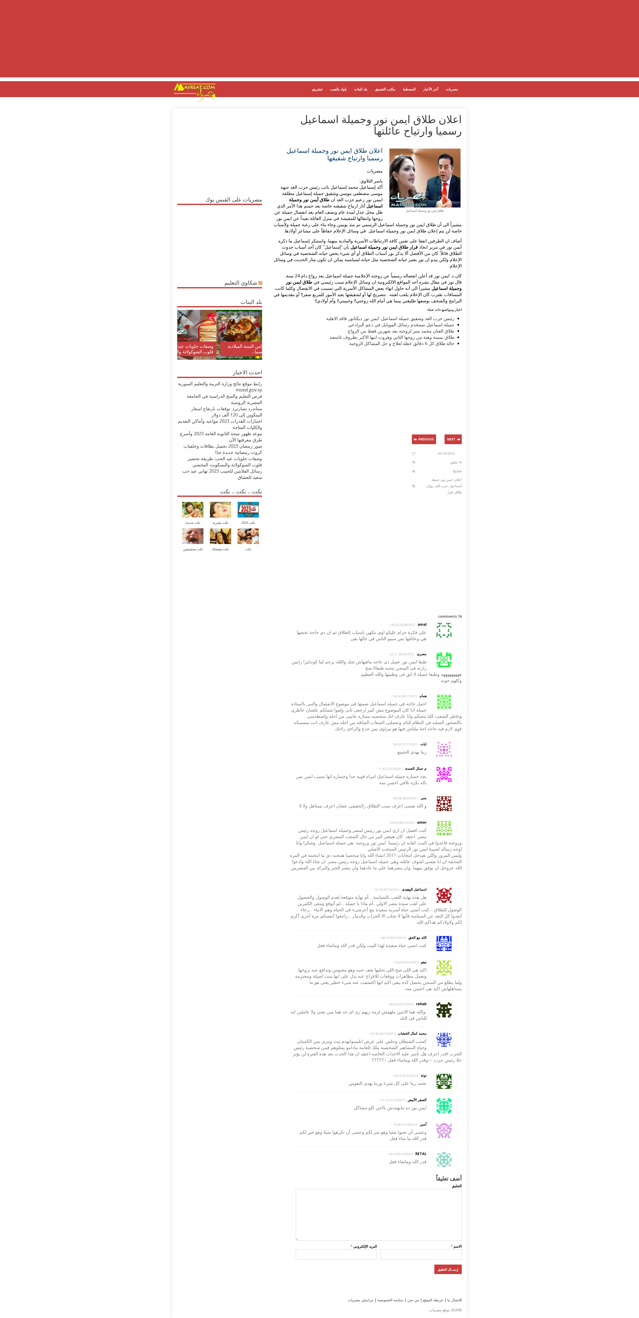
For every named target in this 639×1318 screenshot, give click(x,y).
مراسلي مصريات (360, 1300)
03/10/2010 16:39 (406, 962)
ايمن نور (447, 479)
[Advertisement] (319, 42)
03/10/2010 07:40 (383, 1034)
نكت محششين (193, 549)
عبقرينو (317, 89)
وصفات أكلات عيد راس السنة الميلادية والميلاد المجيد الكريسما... (223, 349)
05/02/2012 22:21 (402, 654)
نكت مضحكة (220, 549)
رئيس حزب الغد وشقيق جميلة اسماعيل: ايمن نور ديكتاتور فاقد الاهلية (390, 318)
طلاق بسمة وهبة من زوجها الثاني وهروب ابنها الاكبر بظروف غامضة (391, 337)
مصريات (452, 89)
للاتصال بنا (454, 1300)
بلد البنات (360, 89)
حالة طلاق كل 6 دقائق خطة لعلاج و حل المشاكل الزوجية (401, 343)
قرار (450, 492)
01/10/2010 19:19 (400, 1154)
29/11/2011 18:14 (405, 696)
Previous (426, 439)
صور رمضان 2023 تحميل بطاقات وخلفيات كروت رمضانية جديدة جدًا (222, 449)
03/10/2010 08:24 (401, 1004)
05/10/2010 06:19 (393, 938)
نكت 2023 (248, 523)
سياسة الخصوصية (389, 1300)
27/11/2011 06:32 (405, 744)
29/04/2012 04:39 (403, 625)
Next (451, 439)
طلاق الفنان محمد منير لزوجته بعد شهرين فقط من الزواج (401, 331)
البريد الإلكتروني (363, 1246)
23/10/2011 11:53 (390, 769)
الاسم (456, 1246)
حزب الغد (441, 486)
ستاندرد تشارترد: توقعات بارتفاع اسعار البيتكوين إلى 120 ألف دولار (226, 411)
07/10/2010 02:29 (387, 890)
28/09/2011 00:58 (406, 798)
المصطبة (409, 89)
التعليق (457, 1185)
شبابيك (457, 471)
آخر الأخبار (430, 89)
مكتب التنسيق (385, 89)
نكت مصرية (220, 523)
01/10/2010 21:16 (393, 1100)
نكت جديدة (192, 523)
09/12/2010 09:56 (402, 823)
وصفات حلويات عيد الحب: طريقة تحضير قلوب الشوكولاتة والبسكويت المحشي (225, 461)
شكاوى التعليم (240, 282)
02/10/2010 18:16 (406, 1076)
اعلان (458, 479)
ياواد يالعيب (338, 89)
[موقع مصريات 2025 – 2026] (194, 101)
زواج (430, 486)
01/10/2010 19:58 (405, 1125)
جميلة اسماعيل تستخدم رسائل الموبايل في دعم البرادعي (401, 325)
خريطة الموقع (432, 1300)
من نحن (412, 1300)
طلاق (458, 492)
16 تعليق (456, 462)
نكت (248, 549)
